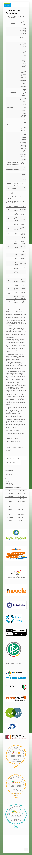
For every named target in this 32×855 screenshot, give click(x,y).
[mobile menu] (27, 4)
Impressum (9, 844)
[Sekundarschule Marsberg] (7, 4)
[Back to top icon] (26, 849)
